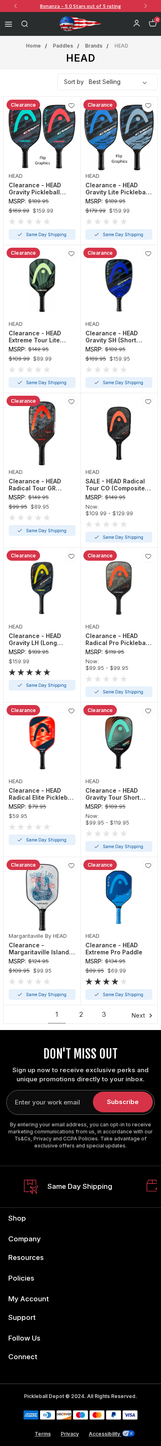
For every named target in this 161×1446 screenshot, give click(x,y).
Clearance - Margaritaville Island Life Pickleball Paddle (40, 949)
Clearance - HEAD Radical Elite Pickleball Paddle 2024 (42, 794)
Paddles (63, 46)
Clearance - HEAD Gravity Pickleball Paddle (35, 189)
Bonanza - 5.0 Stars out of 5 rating (80, 6)
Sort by (74, 81)
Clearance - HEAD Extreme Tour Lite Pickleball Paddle (35, 337)
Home (33, 46)
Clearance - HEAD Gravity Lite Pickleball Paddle (117, 189)
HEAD (121, 46)
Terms (43, 1434)
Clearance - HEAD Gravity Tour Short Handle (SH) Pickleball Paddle (117, 794)
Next (139, 1015)
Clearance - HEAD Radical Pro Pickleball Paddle (117, 639)
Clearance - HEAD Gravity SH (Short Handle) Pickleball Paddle (111, 337)
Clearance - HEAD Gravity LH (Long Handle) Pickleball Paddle (35, 639)
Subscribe (123, 1102)
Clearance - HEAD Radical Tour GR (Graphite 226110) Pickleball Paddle (35, 485)
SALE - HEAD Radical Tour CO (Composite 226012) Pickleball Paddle (115, 485)
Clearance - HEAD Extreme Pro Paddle (113, 949)
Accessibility (105, 1434)
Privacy (70, 1434)
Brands (93, 46)
